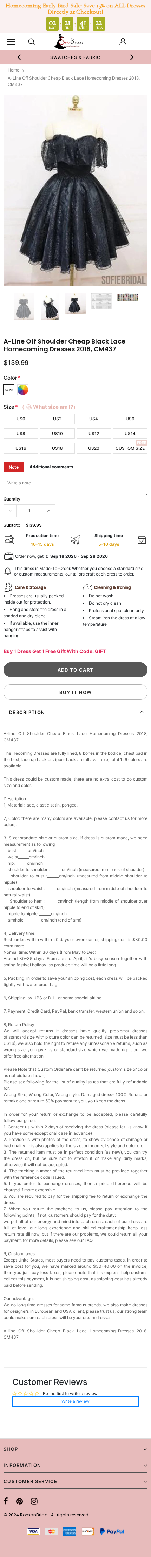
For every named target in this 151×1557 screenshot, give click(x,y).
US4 (93, 418)
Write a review (75, 1401)
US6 (130, 418)
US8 (21, 433)
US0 (21, 418)
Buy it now (75, 692)
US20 (93, 448)
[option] (76, 57)
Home (13, 70)
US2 (57, 418)
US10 (57, 433)
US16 (20, 448)
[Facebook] (6, 1501)
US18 (57, 448)
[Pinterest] (19, 1501)
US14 (130, 433)
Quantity (12, 499)
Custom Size (130, 448)
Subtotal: (13, 525)
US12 (93, 433)
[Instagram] (34, 1501)
